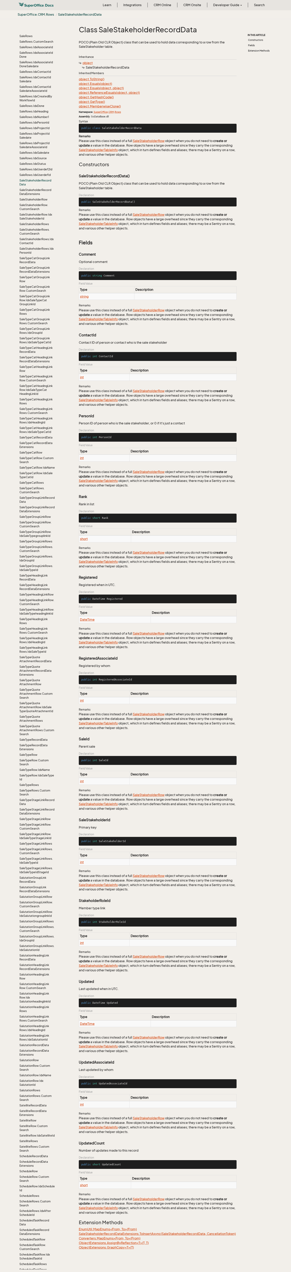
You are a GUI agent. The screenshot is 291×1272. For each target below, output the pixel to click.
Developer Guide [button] (226, 5)
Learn (107, 5)
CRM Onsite (192, 5)
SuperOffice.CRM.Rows (36, 14)
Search (259, 5)
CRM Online (162, 5)
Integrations (132, 5)
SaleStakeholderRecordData (80, 14)
